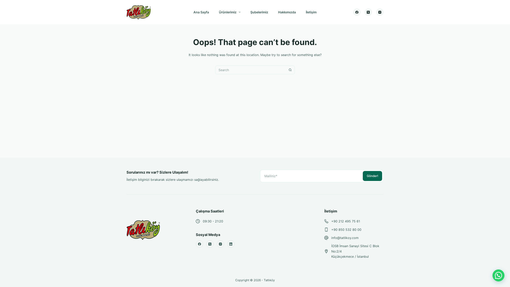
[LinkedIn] (231, 244)
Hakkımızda (287, 12)
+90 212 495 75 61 (345, 221)
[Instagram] (380, 12)
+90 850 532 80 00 (346, 230)
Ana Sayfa (201, 12)
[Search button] (290, 69)
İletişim (311, 12)
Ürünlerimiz (227, 12)
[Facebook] (357, 12)
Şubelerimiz (259, 12)
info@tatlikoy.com (345, 238)
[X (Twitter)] (368, 12)
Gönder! (372, 176)
